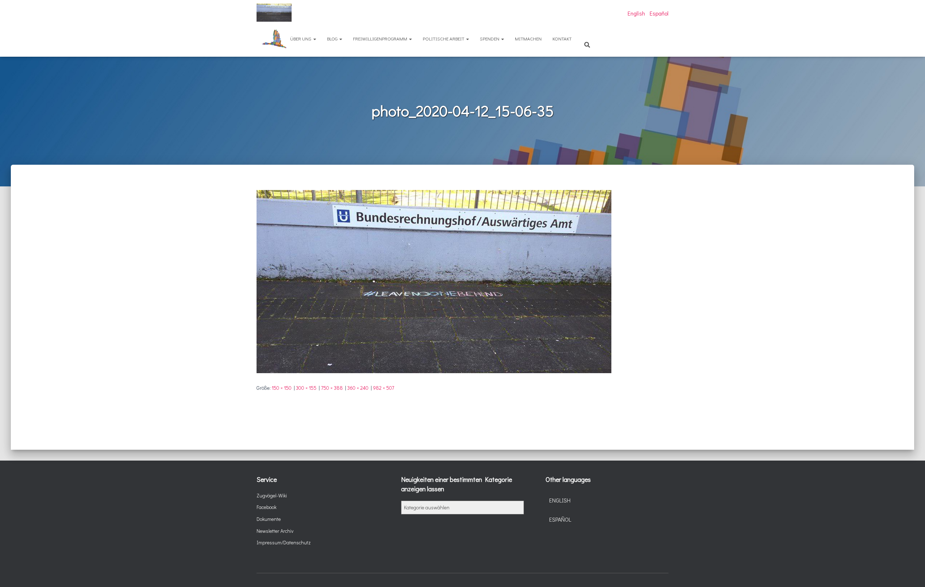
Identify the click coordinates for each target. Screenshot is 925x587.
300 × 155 (306, 387)
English (636, 13)
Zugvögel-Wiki (272, 495)
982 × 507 (383, 387)
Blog (333, 38)
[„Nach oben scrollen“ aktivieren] (911, 573)
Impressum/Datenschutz (284, 542)
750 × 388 (332, 387)
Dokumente (269, 518)
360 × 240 (358, 387)
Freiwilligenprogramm (380, 38)
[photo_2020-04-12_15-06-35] (434, 280)
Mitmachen (528, 38)
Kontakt (562, 38)
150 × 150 (282, 387)
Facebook (266, 507)
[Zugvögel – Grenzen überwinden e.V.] (274, 13)
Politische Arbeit (444, 38)
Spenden (490, 38)
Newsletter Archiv (275, 530)
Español (659, 13)
